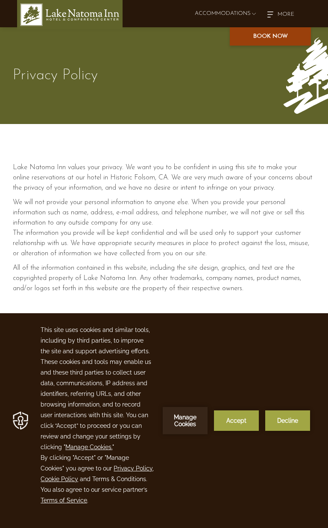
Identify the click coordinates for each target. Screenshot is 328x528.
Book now (270, 36)
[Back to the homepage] (70, 14)
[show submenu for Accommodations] (254, 13)
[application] (164, 420)
